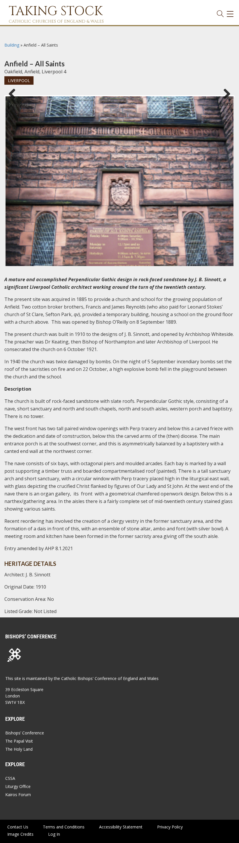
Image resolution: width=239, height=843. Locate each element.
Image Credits (20, 834)
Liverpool (19, 80)
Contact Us (17, 827)
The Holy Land (19, 749)
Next (225, 101)
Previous (14, 101)
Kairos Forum (18, 794)
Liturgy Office (18, 786)
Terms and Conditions (64, 827)
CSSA (10, 778)
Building (11, 45)
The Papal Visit (19, 741)
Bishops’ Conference (24, 733)
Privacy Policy (170, 827)
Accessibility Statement (121, 827)
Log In (54, 834)
